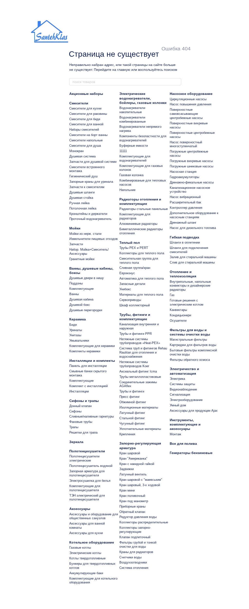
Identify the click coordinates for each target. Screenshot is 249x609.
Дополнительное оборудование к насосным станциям (194, 215)
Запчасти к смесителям (86, 187)
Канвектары (178, 310)
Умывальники (79, 340)
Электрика (177, 379)
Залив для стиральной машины (193, 257)
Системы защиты (182, 384)
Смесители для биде (84, 119)
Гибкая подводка (184, 237)
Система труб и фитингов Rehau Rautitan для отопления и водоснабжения (143, 352)
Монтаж (175, 434)
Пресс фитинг (129, 397)
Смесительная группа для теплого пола (138, 260)
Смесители (78, 103)
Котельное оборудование (91, 542)
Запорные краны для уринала (91, 181)
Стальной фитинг (132, 418)
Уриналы (75, 330)
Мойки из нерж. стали (85, 234)
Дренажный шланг (183, 222)
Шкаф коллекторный (134, 305)
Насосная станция (183, 171)
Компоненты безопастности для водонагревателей (142, 138)
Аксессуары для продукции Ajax (194, 410)
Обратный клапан (132, 512)
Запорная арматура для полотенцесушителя (87, 473)
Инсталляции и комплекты (92, 361)
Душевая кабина (81, 299)
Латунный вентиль (133, 474)
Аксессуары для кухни (86, 533)
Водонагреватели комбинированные (132, 119)
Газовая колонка (131, 175)
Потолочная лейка (82, 208)
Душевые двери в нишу (86, 278)
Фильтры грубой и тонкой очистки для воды (137, 544)
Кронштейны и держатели (88, 214)
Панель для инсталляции (88, 366)
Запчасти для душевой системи (92, 162)
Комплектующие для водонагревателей (134, 158)
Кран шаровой (129, 453)
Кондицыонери (180, 315)
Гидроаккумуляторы (184, 177)
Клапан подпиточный (134, 537)
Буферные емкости (133, 145)
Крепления (127, 434)
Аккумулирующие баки (86, 573)
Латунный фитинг (132, 413)
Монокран (76, 151)
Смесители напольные (86, 140)
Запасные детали (132, 284)
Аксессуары (79, 509)
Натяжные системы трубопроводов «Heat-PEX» (139, 341)
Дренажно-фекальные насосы (192, 182)
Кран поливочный (132, 496)
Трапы (73, 427)
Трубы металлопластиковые (140, 377)
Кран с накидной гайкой (136, 464)
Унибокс (125, 289)
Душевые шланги (82, 192)
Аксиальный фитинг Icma (138, 371)
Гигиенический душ (83, 176)
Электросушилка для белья (89, 480)
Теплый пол (129, 243)
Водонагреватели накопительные (132, 110)
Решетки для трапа (83, 432)
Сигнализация (180, 394)
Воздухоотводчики (133, 562)
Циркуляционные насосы (188, 99)
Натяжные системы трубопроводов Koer (134, 364)
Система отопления (133, 568)
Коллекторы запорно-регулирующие (135, 530)
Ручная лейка (79, 203)
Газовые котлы (80, 547)
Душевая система (82, 156)
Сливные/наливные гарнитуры (91, 416)
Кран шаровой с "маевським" (140, 480)
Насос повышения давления (190, 104)
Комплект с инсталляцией (88, 386)
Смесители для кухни (85, 108)
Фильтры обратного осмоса (190, 360)
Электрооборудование (186, 400)
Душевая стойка (81, 198)
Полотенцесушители (87, 451)
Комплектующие (81, 289)
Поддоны (76, 283)
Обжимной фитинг (132, 402)
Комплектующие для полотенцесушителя (84, 488)
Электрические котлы (85, 553)
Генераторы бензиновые (191, 453)
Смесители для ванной (86, 124)
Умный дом (178, 405)
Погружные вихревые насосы (191, 161)
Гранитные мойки (81, 259)
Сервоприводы (130, 300)
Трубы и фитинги (131, 391)
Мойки (74, 228)
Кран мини (127, 490)
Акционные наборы (86, 94)
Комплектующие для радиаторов (134, 216)
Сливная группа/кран (134, 268)
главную (123, 70)
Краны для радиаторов (136, 552)
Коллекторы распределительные (143, 522)
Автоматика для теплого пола (141, 278)
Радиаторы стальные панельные (143, 209)
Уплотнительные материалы (140, 429)
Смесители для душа (85, 145)
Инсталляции (79, 391)
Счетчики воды (130, 557)
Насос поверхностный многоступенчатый (186, 144)
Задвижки (126, 469)
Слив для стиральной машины (192, 262)
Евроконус (127, 273)
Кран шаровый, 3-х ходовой (139, 485)
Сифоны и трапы (84, 401)
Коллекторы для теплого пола (141, 253)
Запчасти (76, 244)
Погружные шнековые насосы (191, 166)
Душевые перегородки (85, 310)
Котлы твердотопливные (87, 558)
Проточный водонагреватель (90, 219)
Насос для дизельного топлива (193, 228)
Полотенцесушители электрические (84, 458)
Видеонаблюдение (183, 389)
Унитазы (75, 335)
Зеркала (76, 442)
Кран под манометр (133, 501)
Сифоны (75, 411)
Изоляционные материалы (138, 407)
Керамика (77, 319)
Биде (73, 325)
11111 (123, 151)
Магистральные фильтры (188, 339)
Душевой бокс (79, 305)
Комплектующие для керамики (92, 346)
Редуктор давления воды (138, 517)
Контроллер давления (186, 207)
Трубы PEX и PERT (133, 248)
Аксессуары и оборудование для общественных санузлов (93, 516)
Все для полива (183, 443)
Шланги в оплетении (185, 242)
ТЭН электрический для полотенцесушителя (87, 497)
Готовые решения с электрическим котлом (186, 302)
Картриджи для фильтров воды (193, 345)
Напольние (127, 190)
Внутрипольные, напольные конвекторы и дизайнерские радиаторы (190, 286)
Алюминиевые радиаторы (138, 224)
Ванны (74, 294)
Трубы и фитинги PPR (135, 334)
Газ (172, 295)
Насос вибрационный (185, 197)
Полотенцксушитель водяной (90, 466)
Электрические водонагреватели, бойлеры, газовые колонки (143, 98)
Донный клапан (80, 406)
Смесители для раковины (88, 114)
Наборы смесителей (84, 129)
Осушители (178, 320)
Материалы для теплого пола (141, 294)
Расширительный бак (185, 202)
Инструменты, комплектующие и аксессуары (185, 424)
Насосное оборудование (191, 94)
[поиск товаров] (177, 81)
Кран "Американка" (133, 458)
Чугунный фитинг (132, 423)
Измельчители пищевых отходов (93, 239)
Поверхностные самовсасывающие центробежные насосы (186, 114)
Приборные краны (132, 506)
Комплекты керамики (84, 351)
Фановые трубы (80, 422)
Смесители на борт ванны (88, 135)
